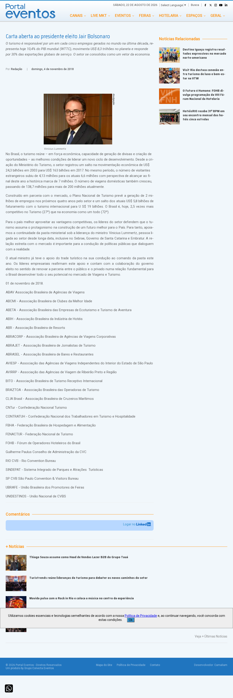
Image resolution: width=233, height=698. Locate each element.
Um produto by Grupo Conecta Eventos (30, 668)
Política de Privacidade (131, 665)
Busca (195, 5)
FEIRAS (145, 15)
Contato (155, 665)
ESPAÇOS (194, 15)
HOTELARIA (168, 15)
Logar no (129, 524)
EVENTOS (123, 15)
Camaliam (220, 665)
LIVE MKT (99, 15)
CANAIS (76, 15)
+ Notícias (15, 546)
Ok (131, 620)
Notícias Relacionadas (179, 39)
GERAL (216, 15)
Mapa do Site (104, 665)
